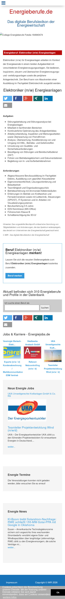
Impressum (11, 582)
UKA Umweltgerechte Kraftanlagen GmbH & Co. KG (32, 394)
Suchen (45, 307)
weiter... (11, 446)
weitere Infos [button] (9, 597)
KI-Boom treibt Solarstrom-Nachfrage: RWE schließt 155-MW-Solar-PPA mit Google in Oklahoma (32, 522)
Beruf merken (15, 275)
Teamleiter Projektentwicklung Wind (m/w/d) (31, 428)
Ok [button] (58, 592)
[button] (7, 98)
